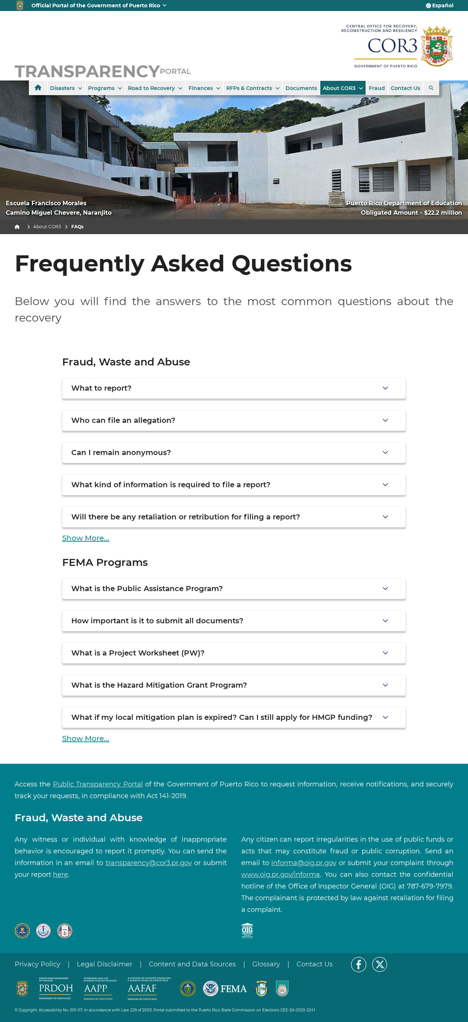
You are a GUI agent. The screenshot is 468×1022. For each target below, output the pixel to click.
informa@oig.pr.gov (303, 863)
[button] (234, 388)
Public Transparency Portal (98, 784)
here (60, 875)
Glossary (266, 964)
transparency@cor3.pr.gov (149, 863)
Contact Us (315, 964)
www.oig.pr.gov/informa (280, 875)
